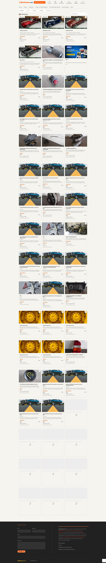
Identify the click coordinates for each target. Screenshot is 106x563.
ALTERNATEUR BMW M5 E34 (71, 148)
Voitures (20, 7)
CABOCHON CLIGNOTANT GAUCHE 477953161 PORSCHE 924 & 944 (28, 503)
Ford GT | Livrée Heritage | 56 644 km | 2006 (74, 118)
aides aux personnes (24, 325)
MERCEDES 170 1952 (46, 30)
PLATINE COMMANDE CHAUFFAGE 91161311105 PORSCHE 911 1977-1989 (28, 473)
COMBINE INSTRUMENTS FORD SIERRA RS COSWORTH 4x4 (74, 296)
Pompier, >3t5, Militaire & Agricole (41, 7)
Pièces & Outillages (65, 7)
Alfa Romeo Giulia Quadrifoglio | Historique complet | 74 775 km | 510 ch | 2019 (51, 267)
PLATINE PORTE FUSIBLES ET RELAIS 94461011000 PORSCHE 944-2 (29, 444)
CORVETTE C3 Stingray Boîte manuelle (73, 472)
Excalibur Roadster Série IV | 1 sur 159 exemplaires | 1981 (52, 296)
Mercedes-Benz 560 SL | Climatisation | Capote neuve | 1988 (75, 90)
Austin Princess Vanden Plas (48, 443)
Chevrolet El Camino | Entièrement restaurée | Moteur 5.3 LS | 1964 (51, 119)
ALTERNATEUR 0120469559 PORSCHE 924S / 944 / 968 (52, 208)
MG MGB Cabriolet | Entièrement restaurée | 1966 (29, 89)
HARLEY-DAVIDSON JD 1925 (71, 236)
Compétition (31, 7)
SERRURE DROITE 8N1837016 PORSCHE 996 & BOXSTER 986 (28, 149)
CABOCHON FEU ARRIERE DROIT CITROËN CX (74, 354)
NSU (43, 236)
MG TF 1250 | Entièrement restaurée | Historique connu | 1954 (29, 119)
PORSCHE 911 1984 (69, 30)
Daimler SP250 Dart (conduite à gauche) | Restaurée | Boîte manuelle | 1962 (53, 473)
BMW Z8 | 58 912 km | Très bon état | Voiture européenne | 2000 (74, 385)
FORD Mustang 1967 (23, 30)
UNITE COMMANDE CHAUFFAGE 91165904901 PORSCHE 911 (74, 503)
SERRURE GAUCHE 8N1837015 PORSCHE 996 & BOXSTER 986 (51, 149)
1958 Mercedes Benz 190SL (71, 443)
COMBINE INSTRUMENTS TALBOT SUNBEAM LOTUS (52, 502)
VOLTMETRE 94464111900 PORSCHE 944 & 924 (29, 384)
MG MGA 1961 (22, 60)
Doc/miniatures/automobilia (54, 7)
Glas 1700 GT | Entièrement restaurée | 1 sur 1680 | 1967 (29, 178)
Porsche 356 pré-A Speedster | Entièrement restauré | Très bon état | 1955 (30, 267)
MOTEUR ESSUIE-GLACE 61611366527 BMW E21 (75, 413)
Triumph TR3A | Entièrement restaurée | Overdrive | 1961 (52, 414)
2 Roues (25, 7)
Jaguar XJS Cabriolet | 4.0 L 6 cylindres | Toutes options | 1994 (29, 237)
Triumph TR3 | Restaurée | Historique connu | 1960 (29, 207)
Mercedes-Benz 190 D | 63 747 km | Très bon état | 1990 (75, 178)
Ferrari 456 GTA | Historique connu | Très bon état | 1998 (29, 414)
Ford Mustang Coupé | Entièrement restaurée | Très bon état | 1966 (75, 267)
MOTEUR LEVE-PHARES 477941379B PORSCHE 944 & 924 (53, 60)
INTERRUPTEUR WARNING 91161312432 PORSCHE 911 (52, 89)
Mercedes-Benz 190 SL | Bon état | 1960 (50, 177)
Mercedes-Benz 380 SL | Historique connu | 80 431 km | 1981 (53, 385)
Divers (72, 7)
